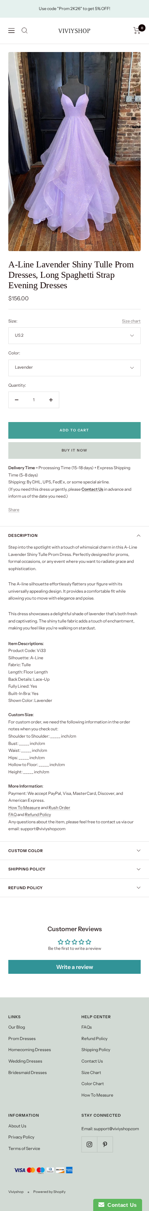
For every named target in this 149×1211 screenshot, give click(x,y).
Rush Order (59, 807)
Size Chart (91, 1072)
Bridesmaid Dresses (27, 1072)
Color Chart (92, 1083)
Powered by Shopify (49, 1191)
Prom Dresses (22, 1038)
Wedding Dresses (25, 1061)
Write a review (74, 966)
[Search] (24, 30)
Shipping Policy (27, 869)
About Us (17, 1125)
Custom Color (25, 850)
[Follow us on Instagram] (89, 1144)
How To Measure (24, 807)
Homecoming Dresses (29, 1049)
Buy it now (75, 450)
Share (13, 509)
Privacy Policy (21, 1137)
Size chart (131, 321)
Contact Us (92, 1061)
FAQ (12, 814)
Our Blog (16, 1027)
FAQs (86, 1027)
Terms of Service (24, 1148)
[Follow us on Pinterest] (105, 1144)
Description (23, 535)
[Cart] (137, 30)
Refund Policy (38, 814)
